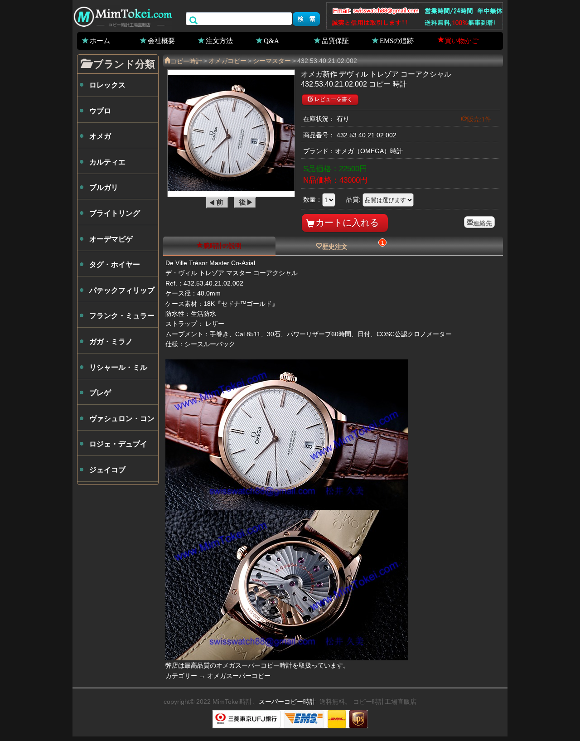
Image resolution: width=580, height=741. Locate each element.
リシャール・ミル (118, 367)
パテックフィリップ (122, 290)
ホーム (100, 40)
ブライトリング (114, 213)
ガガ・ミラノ (111, 341)
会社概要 (161, 40)
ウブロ (100, 111)
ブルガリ (103, 187)
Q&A (271, 40)
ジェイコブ (107, 470)
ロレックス (107, 85)
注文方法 (219, 40)
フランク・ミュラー (122, 316)
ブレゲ (100, 393)
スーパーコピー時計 (287, 701)
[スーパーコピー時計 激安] (122, 15)
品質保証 (335, 40)
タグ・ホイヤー (114, 264)
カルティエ (107, 162)
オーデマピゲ (111, 239)
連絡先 (482, 222)
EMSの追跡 (397, 40)
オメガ (100, 136)
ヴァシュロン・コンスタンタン (122, 422)
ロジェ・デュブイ (118, 444)
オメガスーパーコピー (239, 675)
